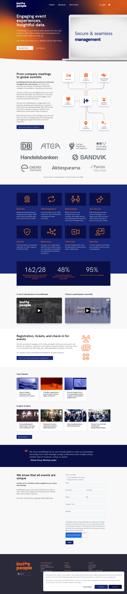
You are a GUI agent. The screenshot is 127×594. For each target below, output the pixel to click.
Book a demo (92, 567)
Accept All (101, 587)
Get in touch (73, 5)
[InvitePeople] (21, 4)
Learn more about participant (33, 358)
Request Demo (23, 48)
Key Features (40, 48)
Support (91, 569)
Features (67, 565)
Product (52, 5)
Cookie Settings (87, 587)
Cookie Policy (112, 577)
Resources (62, 5)
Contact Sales (92, 565)
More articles (23, 437)
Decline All (115, 587)
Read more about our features (29, 127)
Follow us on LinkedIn (94, 570)
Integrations (68, 567)
